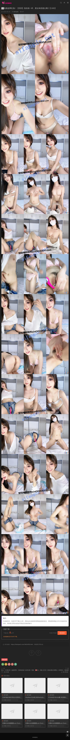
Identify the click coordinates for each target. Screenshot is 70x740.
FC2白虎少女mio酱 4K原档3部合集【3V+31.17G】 (57, 697)
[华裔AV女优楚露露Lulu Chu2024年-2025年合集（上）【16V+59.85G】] (12, 711)
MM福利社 (35, 737)
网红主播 (4, 659)
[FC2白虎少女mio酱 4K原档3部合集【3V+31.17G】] (58, 685)
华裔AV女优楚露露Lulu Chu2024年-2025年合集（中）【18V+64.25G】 (34, 723)
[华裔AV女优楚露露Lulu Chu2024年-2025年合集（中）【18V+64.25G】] (35, 711)
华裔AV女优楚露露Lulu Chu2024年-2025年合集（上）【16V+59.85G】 (11, 723)
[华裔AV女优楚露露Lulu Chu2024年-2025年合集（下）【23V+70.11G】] (58, 711)
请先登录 (62, 633)
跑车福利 (16, 11)
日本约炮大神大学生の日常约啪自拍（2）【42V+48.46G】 (11, 697)
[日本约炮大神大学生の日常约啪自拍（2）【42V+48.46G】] (12, 685)
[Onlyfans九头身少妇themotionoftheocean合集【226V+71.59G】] (35, 685)
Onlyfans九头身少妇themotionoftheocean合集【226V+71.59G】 (34, 697)
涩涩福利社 (6, 2)
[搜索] (61, 2)
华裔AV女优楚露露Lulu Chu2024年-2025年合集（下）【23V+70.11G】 (57, 723)
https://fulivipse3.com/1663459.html (22, 644)
